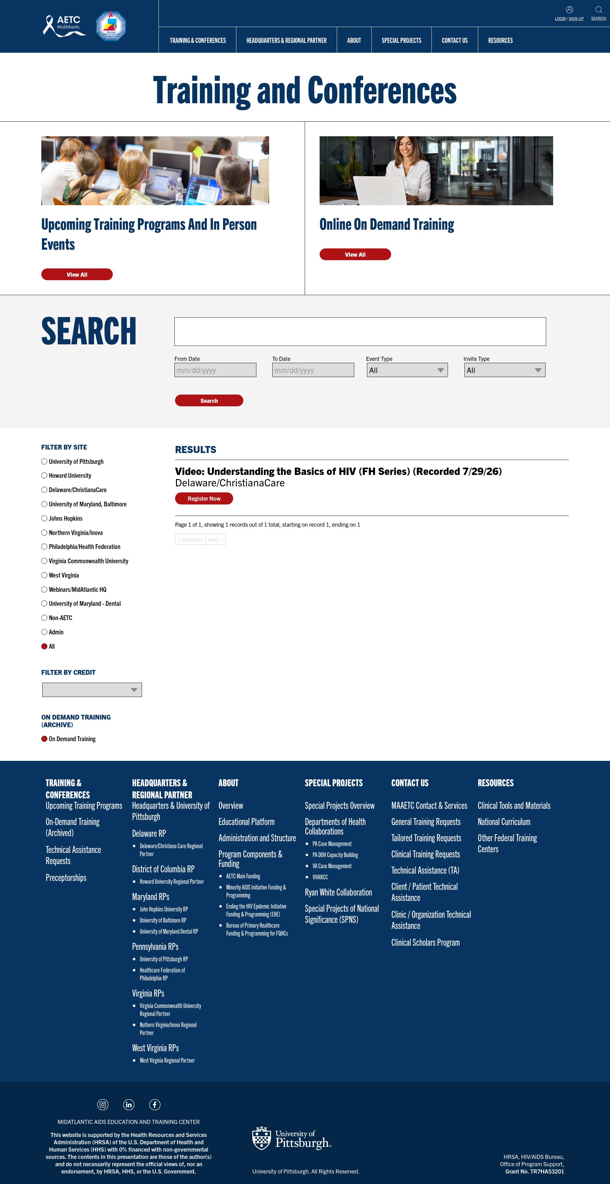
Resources (500, 40)
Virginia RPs (148, 992)
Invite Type (477, 358)
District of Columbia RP (163, 868)
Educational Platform (247, 821)
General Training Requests (426, 821)
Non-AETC (60, 617)
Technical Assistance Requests (73, 854)
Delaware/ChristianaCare (78, 489)
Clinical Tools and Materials (514, 805)
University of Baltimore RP (163, 920)
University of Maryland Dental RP (169, 931)
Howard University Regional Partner (172, 881)
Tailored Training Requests (426, 837)
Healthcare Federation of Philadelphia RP (162, 974)
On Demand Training (72, 738)
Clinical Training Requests (425, 853)
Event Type (379, 358)
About (354, 40)
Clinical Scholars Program (425, 942)
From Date (187, 358)
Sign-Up (576, 18)
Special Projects (401, 40)
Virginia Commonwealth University (88, 561)
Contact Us (455, 40)
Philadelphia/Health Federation (84, 546)
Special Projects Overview (340, 805)
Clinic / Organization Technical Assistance (431, 919)
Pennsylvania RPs (155, 946)
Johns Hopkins (66, 518)
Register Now (204, 498)
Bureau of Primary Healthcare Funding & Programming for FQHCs (257, 929)
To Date (281, 358)
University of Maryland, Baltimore (88, 504)
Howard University (70, 475)
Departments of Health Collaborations (335, 825)
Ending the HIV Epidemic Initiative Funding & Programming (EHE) (256, 910)
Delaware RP (149, 833)
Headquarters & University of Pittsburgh (171, 810)
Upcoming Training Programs (84, 805)
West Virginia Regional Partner (167, 1060)
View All (77, 274)
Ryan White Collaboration (338, 891)
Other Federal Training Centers (507, 842)
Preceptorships (66, 877)
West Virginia (64, 575)
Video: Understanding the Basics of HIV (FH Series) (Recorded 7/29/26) (338, 470)
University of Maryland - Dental (85, 603)
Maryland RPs (150, 896)
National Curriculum (504, 821)
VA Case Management (332, 865)
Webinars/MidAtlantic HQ (77, 589)
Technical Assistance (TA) (425, 870)
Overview (231, 805)
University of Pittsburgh (76, 461)
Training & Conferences (198, 40)
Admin (56, 632)
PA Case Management (332, 843)
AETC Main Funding (243, 876)
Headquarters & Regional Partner (287, 40)
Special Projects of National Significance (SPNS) (342, 913)
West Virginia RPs (155, 1047)
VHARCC (320, 877)
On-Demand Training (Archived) (72, 826)
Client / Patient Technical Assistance (424, 891)
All (52, 646)
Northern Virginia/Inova (76, 532)
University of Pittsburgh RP (164, 959)
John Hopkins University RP (164, 909)
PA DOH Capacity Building (335, 854)
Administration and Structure (257, 837)
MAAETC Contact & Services (429, 805)
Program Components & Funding (250, 858)
